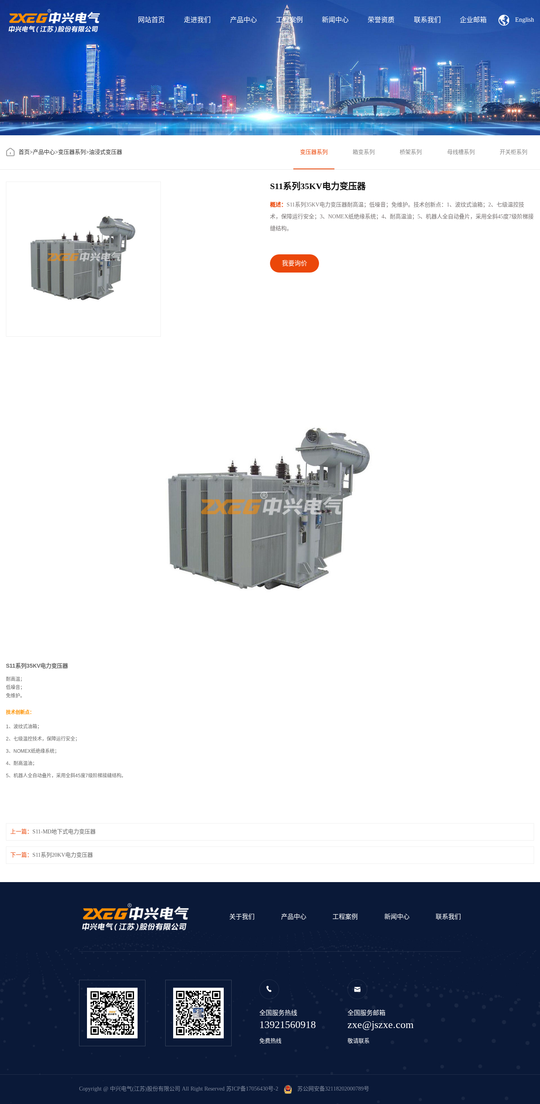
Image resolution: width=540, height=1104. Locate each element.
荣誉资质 (381, 20)
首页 (24, 152)
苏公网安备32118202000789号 (330, 1089)
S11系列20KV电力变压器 (62, 855)
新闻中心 (335, 20)
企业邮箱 (473, 20)
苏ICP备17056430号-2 (252, 1089)
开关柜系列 (513, 152)
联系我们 (427, 20)
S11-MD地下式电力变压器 (64, 832)
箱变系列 (364, 152)
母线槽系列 (461, 152)
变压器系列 (72, 152)
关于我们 (242, 916)
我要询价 (294, 263)
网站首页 (151, 20)
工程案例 (289, 20)
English (524, 19)
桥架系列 (411, 152)
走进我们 (197, 20)
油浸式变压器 (105, 152)
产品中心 (243, 20)
